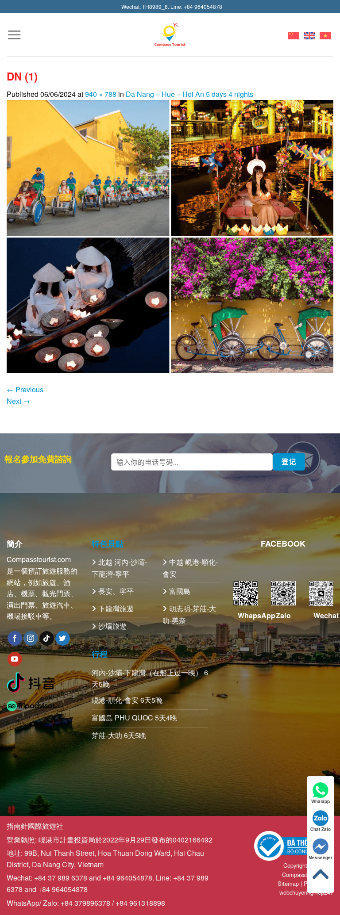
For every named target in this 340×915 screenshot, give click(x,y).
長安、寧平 (116, 591)
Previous (25, 389)
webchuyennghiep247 (306, 892)
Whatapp (320, 801)
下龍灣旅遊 (116, 608)
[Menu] (14, 34)
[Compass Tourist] (170, 35)
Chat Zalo (320, 829)
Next (18, 401)
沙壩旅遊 (112, 626)
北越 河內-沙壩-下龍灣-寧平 (119, 568)
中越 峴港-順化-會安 (190, 568)
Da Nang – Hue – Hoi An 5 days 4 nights (189, 94)
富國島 (179, 591)
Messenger (320, 857)
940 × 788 (100, 94)
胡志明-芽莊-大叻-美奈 (189, 614)
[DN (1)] (170, 235)
